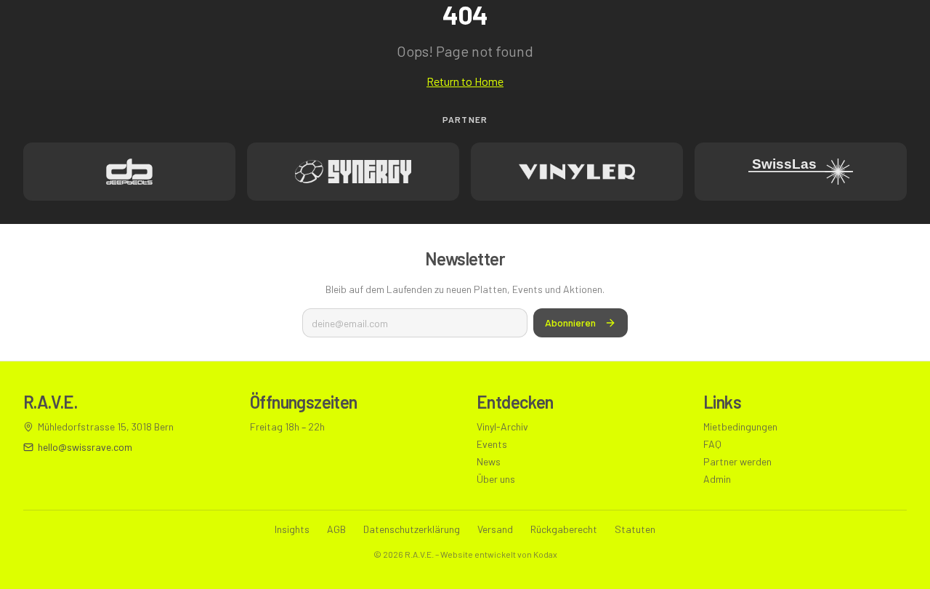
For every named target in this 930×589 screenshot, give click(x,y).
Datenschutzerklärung (411, 529)
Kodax (545, 554)
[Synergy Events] (353, 172)
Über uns (496, 479)
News (489, 461)
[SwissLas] (801, 172)
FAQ (712, 444)
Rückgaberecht (563, 529)
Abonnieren (570, 322)
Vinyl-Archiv (502, 426)
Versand (495, 529)
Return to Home (465, 81)
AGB (336, 529)
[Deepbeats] (129, 172)
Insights (292, 529)
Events (492, 444)
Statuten (635, 529)
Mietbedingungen (740, 426)
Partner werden (737, 461)
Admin (717, 479)
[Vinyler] (577, 172)
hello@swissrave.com (85, 447)
